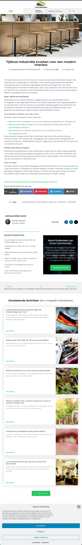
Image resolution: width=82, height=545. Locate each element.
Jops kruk (12, 122)
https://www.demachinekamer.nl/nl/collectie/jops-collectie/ (30, 182)
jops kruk (53, 202)
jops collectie (42, 202)
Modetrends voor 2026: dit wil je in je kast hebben (27, 340)
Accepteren (41, 526)
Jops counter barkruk (17, 125)
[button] (79, 507)
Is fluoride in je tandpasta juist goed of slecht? (26, 431)
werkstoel (71, 202)
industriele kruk (28, 202)
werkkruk (62, 202)
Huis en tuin (69, 69)
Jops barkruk (14, 130)
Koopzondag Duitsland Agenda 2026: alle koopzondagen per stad (24, 311)
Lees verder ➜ (10, 331)
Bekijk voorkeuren (41, 537)
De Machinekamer (31, 80)
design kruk (69, 169)
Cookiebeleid (36, 542)
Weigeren (41, 532)
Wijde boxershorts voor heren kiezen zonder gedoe (28, 371)
